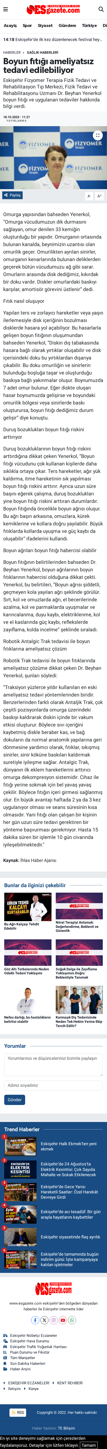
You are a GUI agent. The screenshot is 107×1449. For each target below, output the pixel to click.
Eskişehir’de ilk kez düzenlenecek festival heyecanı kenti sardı (53, 39)
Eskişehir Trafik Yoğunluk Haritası (38, 1347)
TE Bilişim (66, 1428)
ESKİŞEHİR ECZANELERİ (28, 1383)
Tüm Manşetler (22, 1358)
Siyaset (45, 25)
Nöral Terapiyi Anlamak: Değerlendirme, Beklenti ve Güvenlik (77, 926)
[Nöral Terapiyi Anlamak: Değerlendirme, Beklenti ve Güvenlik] (79, 905)
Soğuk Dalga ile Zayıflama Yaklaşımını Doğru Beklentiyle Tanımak (76, 973)
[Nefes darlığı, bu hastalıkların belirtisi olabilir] (28, 999)
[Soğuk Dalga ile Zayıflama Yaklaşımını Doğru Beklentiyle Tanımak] (79, 952)
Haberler (12, 52)
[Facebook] (35, 1320)
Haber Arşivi (20, 1369)
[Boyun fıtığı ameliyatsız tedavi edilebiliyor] (53, 157)
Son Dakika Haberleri (27, 1363)
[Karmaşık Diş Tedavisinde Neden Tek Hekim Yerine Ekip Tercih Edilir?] (79, 999)
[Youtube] (63, 1320)
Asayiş (10, 25)
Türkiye (89, 25)
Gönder (15, 1099)
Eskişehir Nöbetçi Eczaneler (33, 1335)
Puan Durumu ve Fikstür (30, 1352)
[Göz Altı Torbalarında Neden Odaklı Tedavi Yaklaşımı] (28, 952)
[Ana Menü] (5, 9)
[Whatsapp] (72, 1320)
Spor (27, 25)
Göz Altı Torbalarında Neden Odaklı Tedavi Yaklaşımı (26, 971)
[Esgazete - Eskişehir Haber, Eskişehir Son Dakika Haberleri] (53, 9)
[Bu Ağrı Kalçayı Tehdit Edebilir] (28, 906)
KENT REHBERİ (70, 1383)
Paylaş (15, 195)
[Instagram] (54, 1320)
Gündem (67, 25)
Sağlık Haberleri (42, 52)
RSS (20, 1412)
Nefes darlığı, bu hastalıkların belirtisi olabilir (27, 1019)
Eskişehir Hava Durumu (29, 1341)
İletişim (14, 1389)
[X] (44, 1320)
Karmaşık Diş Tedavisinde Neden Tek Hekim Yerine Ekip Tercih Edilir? (79, 1021)
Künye (34, 1389)
